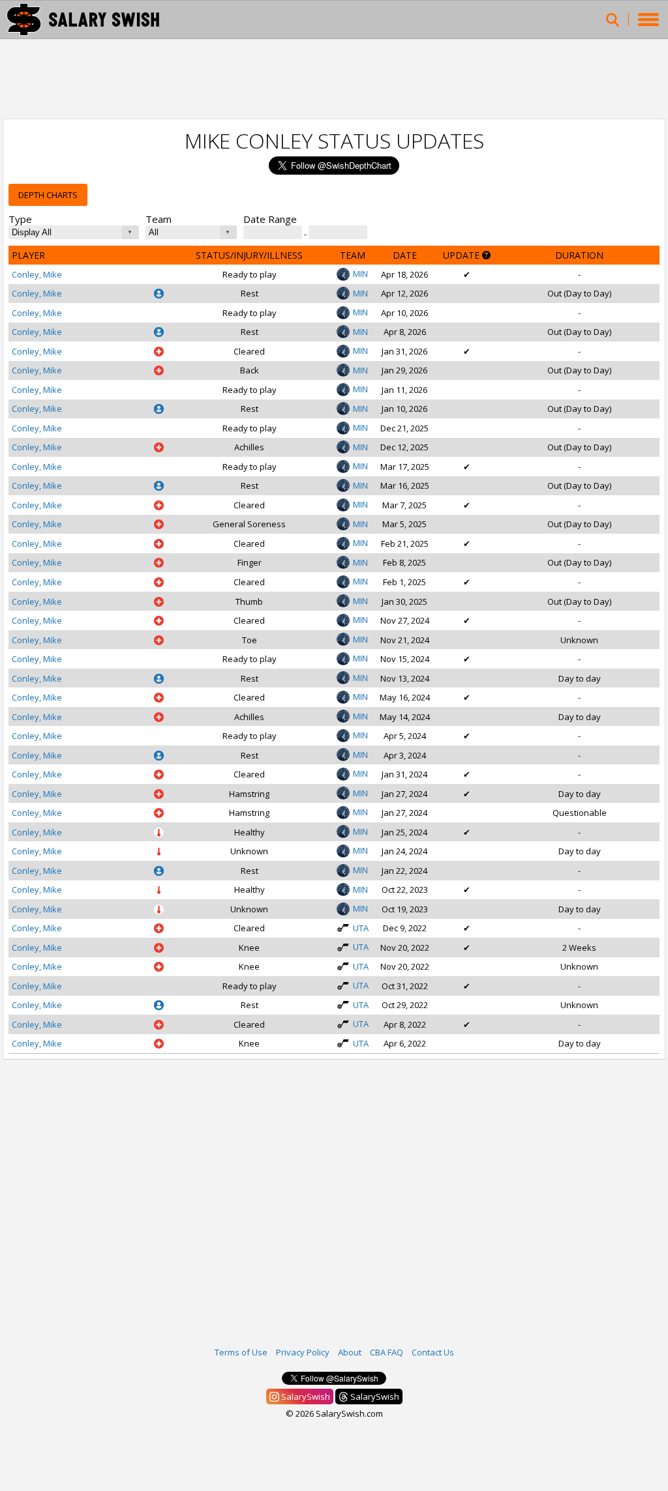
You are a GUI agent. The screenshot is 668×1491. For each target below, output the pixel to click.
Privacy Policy (302, 1352)
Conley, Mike (37, 274)
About (349, 1352)
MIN (360, 274)
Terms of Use (241, 1352)
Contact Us (433, 1352)
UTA (361, 928)
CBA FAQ (386, 1352)
